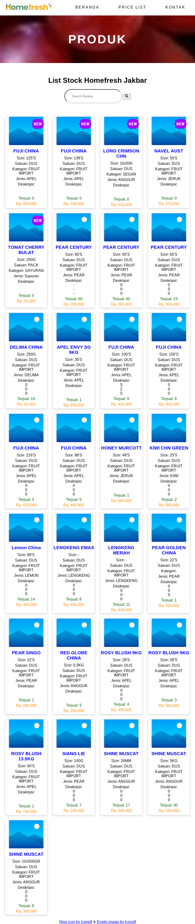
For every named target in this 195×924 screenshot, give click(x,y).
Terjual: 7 (74, 805)
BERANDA (87, 7)
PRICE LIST (132, 7)
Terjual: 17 (121, 805)
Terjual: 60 (74, 299)
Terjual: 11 (121, 604)
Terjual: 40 (121, 299)
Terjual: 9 (121, 399)
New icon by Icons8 (75, 922)
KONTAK (175, 7)
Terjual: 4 (121, 704)
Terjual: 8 (74, 599)
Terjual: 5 (74, 500)
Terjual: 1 (74, 400)
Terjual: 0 (26, 198)
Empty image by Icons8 (116, 922)
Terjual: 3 (26, 500)
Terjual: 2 (169, 500)
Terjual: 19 (26, 399)
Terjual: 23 (169, 299)
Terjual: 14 (26, 599)
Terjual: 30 (169, 805)
